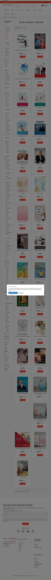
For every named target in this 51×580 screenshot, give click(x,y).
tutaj (9, 290)
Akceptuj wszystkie (13, 292)
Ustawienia (21, 292)
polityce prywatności (28, 289)
